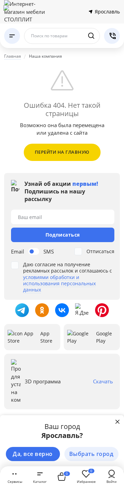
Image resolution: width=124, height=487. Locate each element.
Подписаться (62, 234)
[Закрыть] (117, 421)
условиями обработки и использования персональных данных (59, 283)
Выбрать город (91, 454)
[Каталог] (12, 36)
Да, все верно (33, 454)
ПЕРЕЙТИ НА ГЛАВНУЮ (62, 152)
